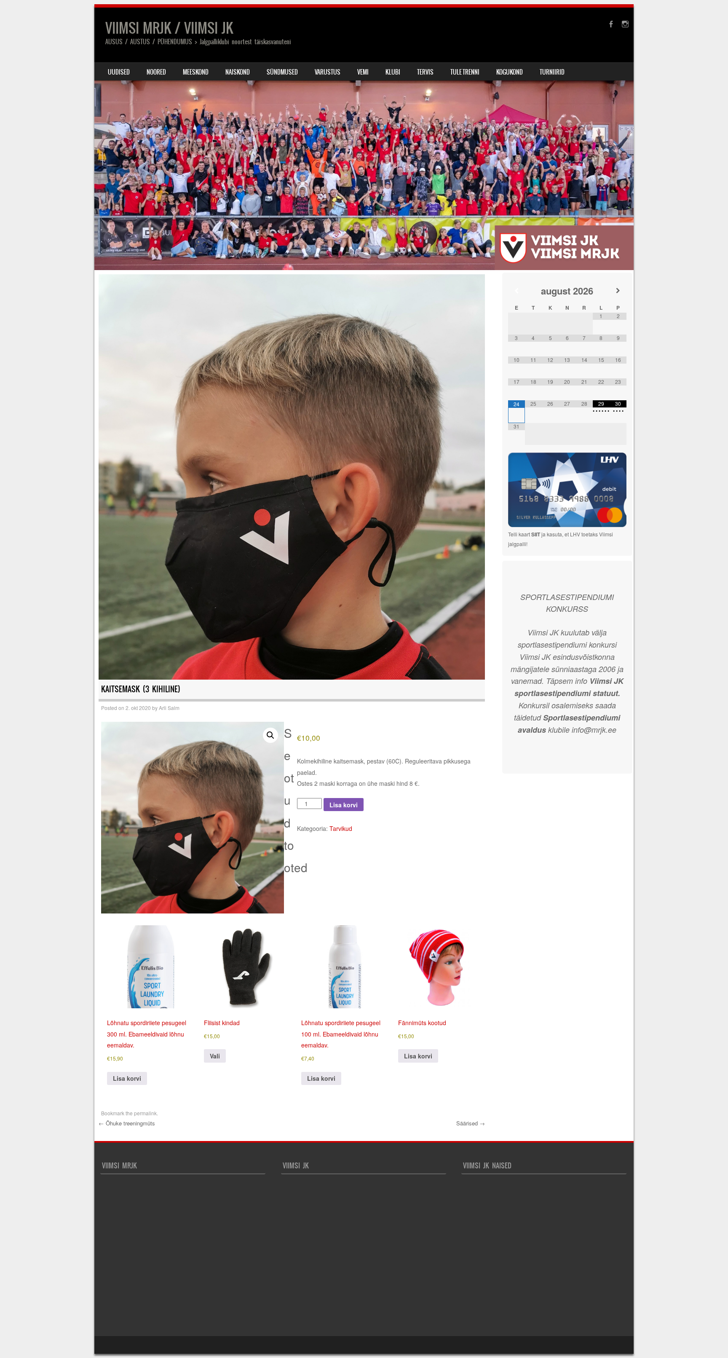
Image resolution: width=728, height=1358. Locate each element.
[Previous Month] (516, 290)
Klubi (392, 72)
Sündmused (282, 72)
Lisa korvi (343, 805)
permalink (145, 1113)
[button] (270, 735)
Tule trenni (464, 72)
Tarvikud (340, 828)
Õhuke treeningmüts (127, 1123)
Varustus (327, 72)
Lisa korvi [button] (127, 1078)
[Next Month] (618, 290)
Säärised (470, 1123)
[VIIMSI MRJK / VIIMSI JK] (364, 139)
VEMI (363, 72)
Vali (215, 1056)
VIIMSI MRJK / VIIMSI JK (169, 28)
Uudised (119, 72)
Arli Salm (169, 707)
